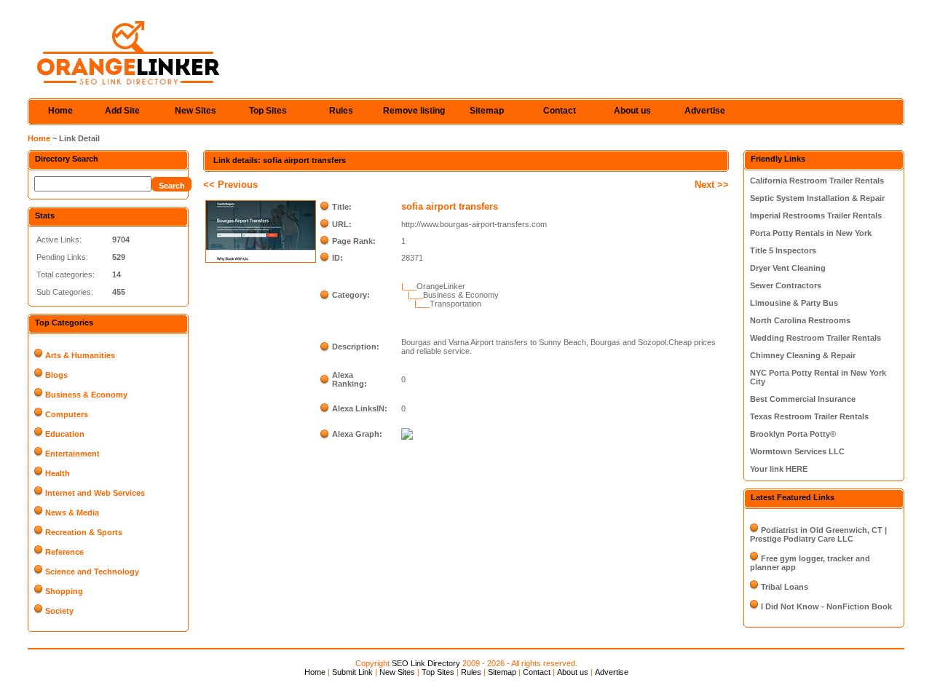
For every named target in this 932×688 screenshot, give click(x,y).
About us (632, 111)
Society (59, 610)
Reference (64, 551)
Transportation (455, 303)
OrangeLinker (440, 286)
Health (57, 473)
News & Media (72, 512)
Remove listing (414, 111)
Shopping (64, 591)
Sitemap (487, 111)
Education (64, 434)
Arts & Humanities (80, 355)
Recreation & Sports (83, 532)
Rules (341, 111)
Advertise (704, 111)
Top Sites (268, 111)
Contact (559, 111)
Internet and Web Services (95, 493)
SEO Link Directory (426, 663)
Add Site (122, 111)
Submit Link (352, 672)
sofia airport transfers (449, 206)
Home (60, 111)
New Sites (195, 111)
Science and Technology (92, 571)
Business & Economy (86, 394)
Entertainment (72, 453)
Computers (66, 414)
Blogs (56, 375)
